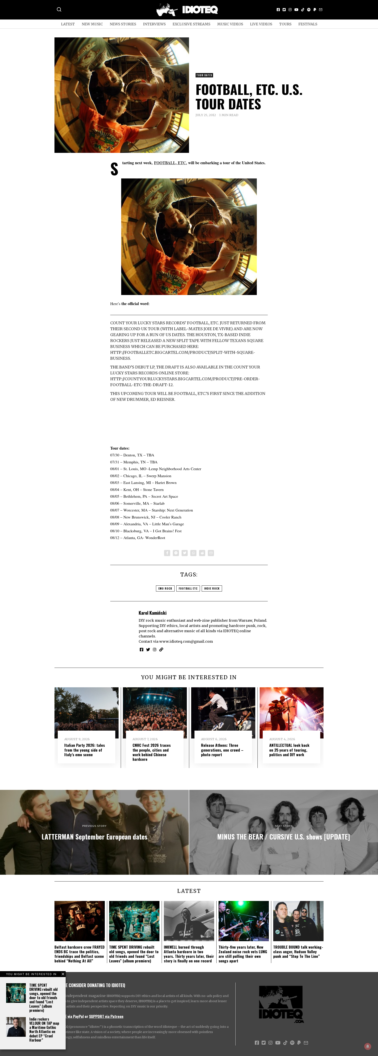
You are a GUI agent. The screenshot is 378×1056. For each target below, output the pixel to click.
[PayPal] (314, 9)
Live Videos (261, 24)
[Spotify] (309, 9)
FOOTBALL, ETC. (170, 163)
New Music (92, 24)
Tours (285, 24)
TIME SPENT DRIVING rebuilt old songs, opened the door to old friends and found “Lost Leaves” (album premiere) (43, 998)
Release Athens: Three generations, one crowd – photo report (222, 749)
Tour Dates (204, 75)
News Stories (123, 24)
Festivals (307, 24)
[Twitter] (284, 9)
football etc (188, 588)
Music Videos (230, 24)
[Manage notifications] (367, 1046)
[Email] (321, 9)
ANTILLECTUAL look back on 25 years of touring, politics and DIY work (289, 749)
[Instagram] (290, 9)
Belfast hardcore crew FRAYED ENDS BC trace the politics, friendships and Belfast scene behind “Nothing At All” (79, 953)
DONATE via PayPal (69, 1016)
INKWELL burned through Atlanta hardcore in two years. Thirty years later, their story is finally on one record (189, 953)
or (86, 1016)
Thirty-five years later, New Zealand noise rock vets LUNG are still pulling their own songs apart (243, 953)
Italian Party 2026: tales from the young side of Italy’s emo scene (84, 749)
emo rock (165, 588)
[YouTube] (296, 9)
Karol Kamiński (152, 612)
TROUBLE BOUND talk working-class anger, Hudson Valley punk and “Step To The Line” (298, 951)
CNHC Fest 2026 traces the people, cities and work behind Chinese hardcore (152, 752)
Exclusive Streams (191, 24)
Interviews (154, 24)
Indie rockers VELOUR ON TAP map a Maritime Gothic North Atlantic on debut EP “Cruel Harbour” (44, 1029)
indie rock (212, 588)
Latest (68, 24)
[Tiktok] (302, 9)
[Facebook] (278, 9)
